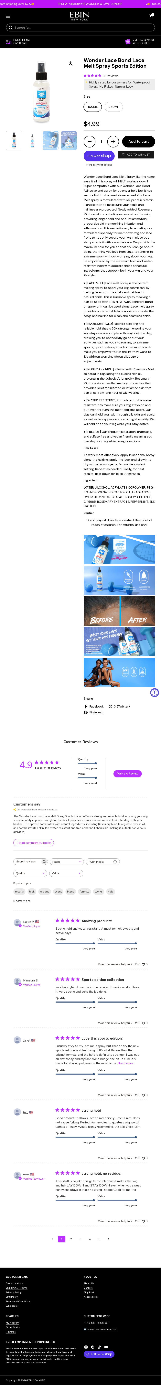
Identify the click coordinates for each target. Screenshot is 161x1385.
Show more (22, 901)
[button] (151, 16)
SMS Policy (12, 1296)
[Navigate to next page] (109, 1239)
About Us (89, 1283)
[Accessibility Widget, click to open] (154, 692)
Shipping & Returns (16, 1287)
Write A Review (127, 773)
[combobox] (67, 861)
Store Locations (14, 1283)
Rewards (11, 1331)
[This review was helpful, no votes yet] (136, 964)
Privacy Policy (13, 1292)
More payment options (99, 164)
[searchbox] (27, 862)
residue (44, 891)
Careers (88, 1287)
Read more (125, 1063)
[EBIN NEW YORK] (79, 16)
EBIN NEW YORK (36, 1380)
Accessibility (91, 1296)
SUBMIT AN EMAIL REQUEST (102, 1329)
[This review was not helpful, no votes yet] (143, 964)
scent (58, 891)
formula (84, 891)
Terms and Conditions (18, 1301)
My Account (12, 1322)
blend (70, 891)
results (19, 891)
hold (110, 891)
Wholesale (11, 1305)
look (32, 891)
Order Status (13, 1327)
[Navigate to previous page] (52, 1239)
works (98, 891)
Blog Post (89, 1292)
